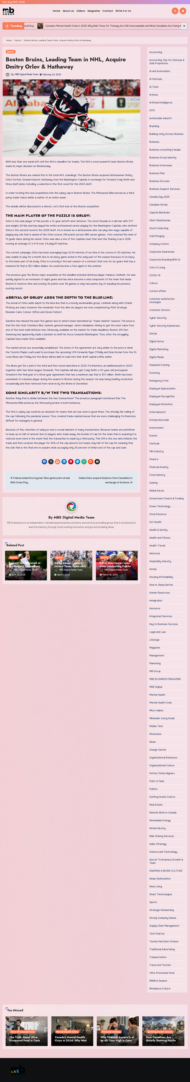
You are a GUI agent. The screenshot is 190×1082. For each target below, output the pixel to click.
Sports (10, 51)
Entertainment (157, 412)
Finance (153, 459)
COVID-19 (154, 275)
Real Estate (156, 804)
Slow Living (155, 886)
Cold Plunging (156, 236)
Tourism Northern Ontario (164, 941)
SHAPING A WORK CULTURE (165, 870)
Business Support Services (164, 189)
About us (68, 11)
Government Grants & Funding (166, 498)
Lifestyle (154, 639)
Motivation (155, 734)
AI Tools (154, 86)
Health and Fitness (160, 537)
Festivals (154, 443)
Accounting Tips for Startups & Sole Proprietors (167, 62)
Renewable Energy (160, 820)
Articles (153, 94)
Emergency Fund (158, 380)
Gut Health (155, 522)
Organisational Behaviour (163, 757)
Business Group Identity (162, 157)
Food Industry (157, 474)
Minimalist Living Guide (162, 718)
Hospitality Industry (160, 561)
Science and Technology (163, 851)
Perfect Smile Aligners (162, 773)
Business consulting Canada (165, 149)
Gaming (153, 482)
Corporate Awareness (162, 251)
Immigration (155, 600)
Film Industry (156, 451)
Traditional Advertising (162, 949)
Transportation (158, 957)
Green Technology (159, 506)
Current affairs (157, 291)
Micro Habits (156, 710)
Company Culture (159, 243)
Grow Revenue (157, 514)
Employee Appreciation (162, 388)
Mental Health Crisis (160, 702)
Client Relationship (159, 220)
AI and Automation (159, 71)
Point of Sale (156, 781)
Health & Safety (158, 529)
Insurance (154, 608)
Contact (107, 11)
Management (156, 655)
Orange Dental (157, 749)
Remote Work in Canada (163, 812)
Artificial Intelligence (160, 102)
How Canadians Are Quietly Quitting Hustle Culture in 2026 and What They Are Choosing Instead (163, 1042)
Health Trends (157, 545)
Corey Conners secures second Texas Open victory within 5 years (71, 566)
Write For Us (123, 11)
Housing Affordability (161, 577)
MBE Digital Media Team (26, 74)
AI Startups (155, 79)
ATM (152, 110)
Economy (154, 372)
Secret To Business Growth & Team (166, 861)
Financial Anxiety (158, 467)
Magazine (94, 11)
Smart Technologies (160, 894)
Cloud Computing (158, 228)
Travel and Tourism (160, 965)
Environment (156, 427)
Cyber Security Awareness (164, 325)
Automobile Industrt (160, 118)
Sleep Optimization (160, 878)
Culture (153, 283)
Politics (153, 789)
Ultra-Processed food (161, 972)
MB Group (155, 671)
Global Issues (156, 490)
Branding (154, 126)
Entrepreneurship (159, 420)
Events (153, 435)
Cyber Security (158, 317)
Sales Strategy (158, 844)
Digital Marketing (158, 349)
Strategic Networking (161, 910)
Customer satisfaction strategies (162, 300)
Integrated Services (160, 616)
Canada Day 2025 (159, 196)
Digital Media (156, 357)
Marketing (155, 663)
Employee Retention (161, 404)
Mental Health (157, 694)
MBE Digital (155, 686)
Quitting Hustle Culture (162, 796)
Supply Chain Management (164, 925)
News (152, 741)
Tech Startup (156, 933)
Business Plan (157, 173)
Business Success (159, 181)
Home (56, 11)
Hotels (153, 569)
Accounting (155, 52)
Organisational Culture (161, 765)
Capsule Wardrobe (159, 212)
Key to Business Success (163, 624)
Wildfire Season (158, 980)
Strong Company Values (162, 917)
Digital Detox (156, 341)
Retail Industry (157, 828)
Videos (80, 11)
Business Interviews (160, 165)
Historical (154, 553)
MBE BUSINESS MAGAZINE (165, 679)
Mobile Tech (156, 726)
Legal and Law (157, 632)
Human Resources (159, 592)
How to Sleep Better (161, 584)
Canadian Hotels (158, 204)
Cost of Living (157, 267)
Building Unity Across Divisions (166, 134)
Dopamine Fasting (159, 365)
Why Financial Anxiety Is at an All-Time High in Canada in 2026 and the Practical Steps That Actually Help (117, 1042)
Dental (153, 333)
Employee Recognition (162, 396)
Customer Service (159, 310)
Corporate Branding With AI (164, 259)
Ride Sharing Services (161, 836)
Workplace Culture (159, 988)
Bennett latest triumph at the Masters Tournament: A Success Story (26, 566)
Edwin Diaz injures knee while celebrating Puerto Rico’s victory (115, 566)
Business (154, 141)
